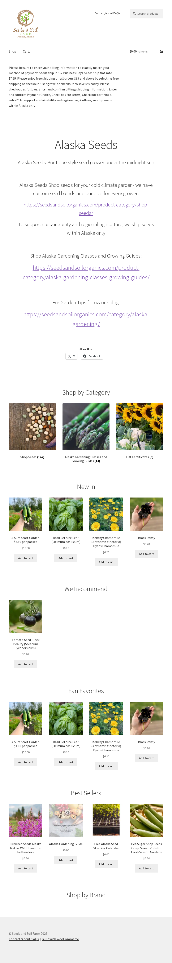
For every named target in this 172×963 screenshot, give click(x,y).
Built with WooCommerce (60, 939)
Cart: (26, 51)
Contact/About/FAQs (107, 13)
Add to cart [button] (25, 558)
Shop (12, 51)
